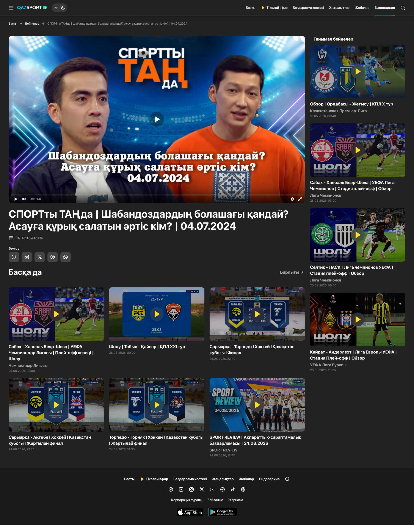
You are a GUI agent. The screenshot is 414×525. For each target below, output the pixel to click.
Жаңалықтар (339, 8)
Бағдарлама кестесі (308, 8)
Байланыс (215, 500)
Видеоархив (385, 8)
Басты (250, 8)
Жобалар (362, 8)
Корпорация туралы (186, 500)
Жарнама (235, 500)
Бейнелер (32, 23)
